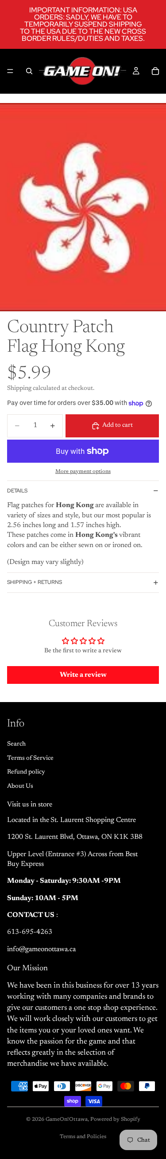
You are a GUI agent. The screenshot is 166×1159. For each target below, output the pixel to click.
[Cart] (155, 71)
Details (17, 490)
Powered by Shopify (115, 1119)
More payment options (83, 471)
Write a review (83, 675)
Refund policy (26, 772)
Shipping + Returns (34, 582)
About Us (20, 786)
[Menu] (10, 71)
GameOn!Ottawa (67, 1119)
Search (16, 744)
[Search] (29, 71)
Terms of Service (30, 758)
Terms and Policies (83, 1136)
